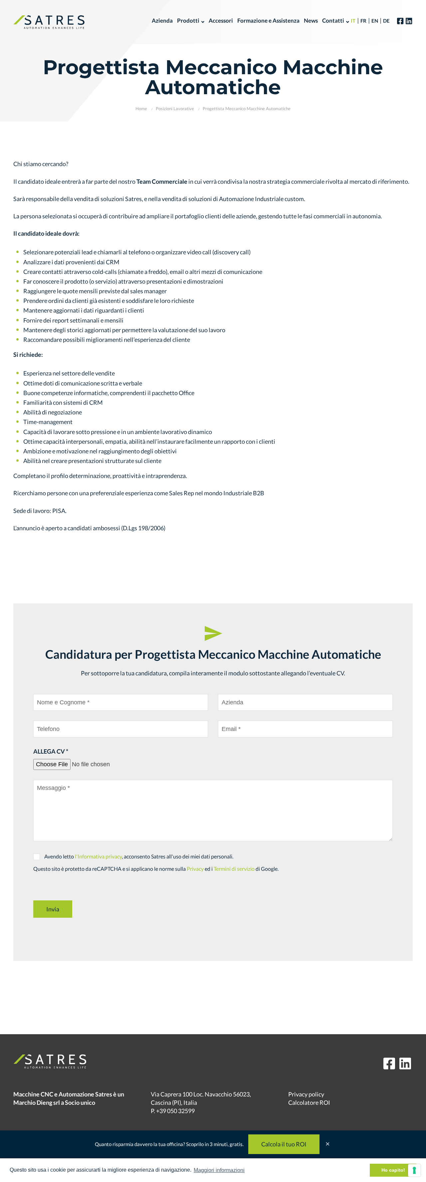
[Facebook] (400, 20)
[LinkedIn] (409, 20)
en (374, 21)
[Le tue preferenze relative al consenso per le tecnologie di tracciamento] (414, 1170)
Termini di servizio (234, 868)
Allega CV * (50, 751)
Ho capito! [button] (393, 1170)
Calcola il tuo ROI (284, 1144)
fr (363, 21)
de (386, 21)
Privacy (195, 868)
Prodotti (188, 20)
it (353, 21)
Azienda (162, 20)
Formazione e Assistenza (268, 20)
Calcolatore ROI (309, 1102)
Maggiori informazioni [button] (219, 1170)
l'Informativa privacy (98, 856)
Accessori (221, 20)
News (311, 20)
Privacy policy (306, 1094)
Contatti (333, 20)
